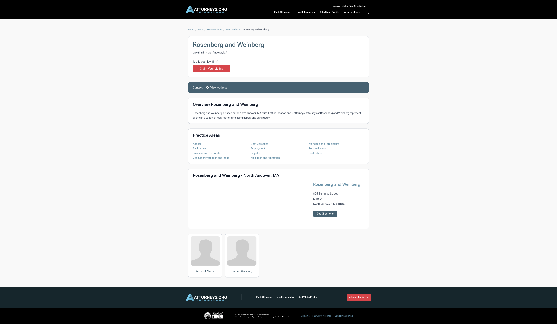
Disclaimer (305, 316)
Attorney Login (352, 12)
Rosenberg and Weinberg (336, 184)
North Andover (233, 29)
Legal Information (305, 12)
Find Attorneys (282, 12)
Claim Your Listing (211, 68)
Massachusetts (214, 29)
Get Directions (325, 213)
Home (191, 29)
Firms (200, 29)
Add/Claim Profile (329, 12)
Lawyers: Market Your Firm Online (349, 6)
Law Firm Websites (322, 316)
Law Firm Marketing (344, 316)
